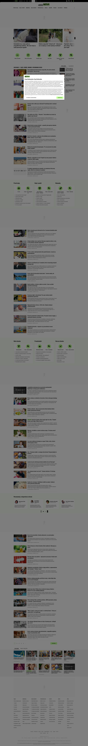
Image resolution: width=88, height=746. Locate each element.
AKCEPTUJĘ (60, 97)
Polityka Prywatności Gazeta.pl (55, 94)
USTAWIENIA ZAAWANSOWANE (31, 97)
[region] (44, 87)
